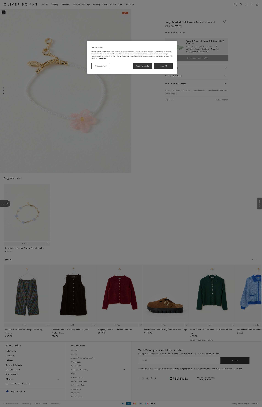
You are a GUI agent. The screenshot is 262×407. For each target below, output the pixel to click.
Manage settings (100, 66)
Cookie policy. (102, 58)
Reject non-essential (142, 66)
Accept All (163, 66)
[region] (132, 57)
